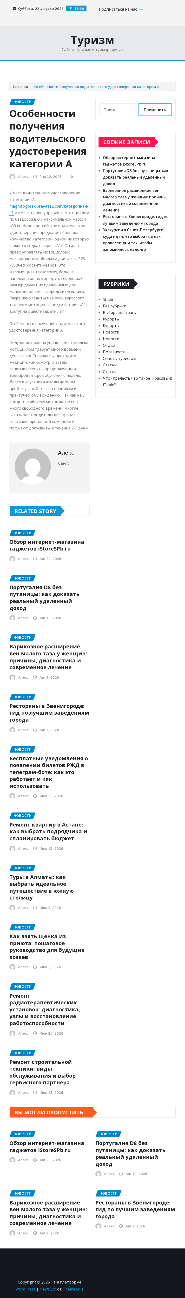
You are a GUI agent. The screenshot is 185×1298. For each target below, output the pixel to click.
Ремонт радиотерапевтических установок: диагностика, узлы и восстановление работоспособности (44, 1009)
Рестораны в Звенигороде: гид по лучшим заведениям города (49, 712)
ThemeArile (73, 1289)
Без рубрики (114, 306)
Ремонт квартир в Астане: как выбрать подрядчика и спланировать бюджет (48, 831)
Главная (20, 86)
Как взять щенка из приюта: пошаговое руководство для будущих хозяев (47, 946)
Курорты (111, 319)
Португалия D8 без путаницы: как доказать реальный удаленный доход (44, 597)
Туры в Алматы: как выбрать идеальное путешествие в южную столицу (41, 887)
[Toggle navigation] (16, 68)
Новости (111, 332)
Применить (155, 109)
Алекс (23, 176)
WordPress (25, 1289)
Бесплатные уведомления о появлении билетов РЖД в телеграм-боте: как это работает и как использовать (48, 771)
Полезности (114, 352)
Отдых (109, 345)
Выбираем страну (119, 312)
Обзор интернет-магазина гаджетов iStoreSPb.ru (46, 545)
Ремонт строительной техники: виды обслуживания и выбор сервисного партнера (42, 1072)
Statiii (108, 299)
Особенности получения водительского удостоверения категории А (96, 86)
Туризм (92, 39)
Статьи (110, 365)
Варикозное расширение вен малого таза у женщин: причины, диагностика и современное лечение (48, 657)
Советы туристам (119, 358)
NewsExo (48, 1289)
